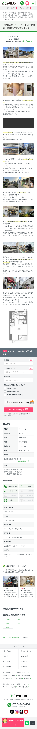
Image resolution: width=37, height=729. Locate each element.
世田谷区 (7, 619)
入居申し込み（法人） (9, 675)
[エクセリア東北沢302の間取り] (18, 326)
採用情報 (26, 678)
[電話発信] (32, 723)
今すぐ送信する (20, 410)
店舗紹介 (5, 656)
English (5, 687)
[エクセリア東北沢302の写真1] (10, 52)
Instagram (16, 712)
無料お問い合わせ (27, 3)
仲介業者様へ (6, 678)
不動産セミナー (26, 661)
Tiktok (21, 712)
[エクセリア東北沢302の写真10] (26, 149)
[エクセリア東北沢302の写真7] (18, 123)
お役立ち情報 (7, 666)
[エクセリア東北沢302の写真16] (26, 247)
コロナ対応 (13, 687)
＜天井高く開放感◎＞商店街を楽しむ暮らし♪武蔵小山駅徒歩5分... (27, 594)
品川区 (7, 627)
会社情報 (24, 666)
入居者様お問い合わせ (24, 675)
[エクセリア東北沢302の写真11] (10, 182)
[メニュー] (33, 3)
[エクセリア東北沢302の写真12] (26, 182)
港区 (19, 623)
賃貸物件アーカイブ (8, 684)
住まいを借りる (26, 651)
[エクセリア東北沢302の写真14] (26, 211)
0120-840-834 (22, 3)
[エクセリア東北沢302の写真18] (26, 283)
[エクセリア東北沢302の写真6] (8, 123)
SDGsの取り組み (23, 687)
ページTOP (17, 646)
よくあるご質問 (17, 678)
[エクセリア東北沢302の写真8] (29, 123)
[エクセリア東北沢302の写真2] (26, 52)
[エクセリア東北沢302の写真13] (10, 211)
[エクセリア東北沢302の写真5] (29, 89)
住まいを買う (7, 661)
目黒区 (7, 623)
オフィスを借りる (8, 672)
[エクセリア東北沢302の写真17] (10, 283)
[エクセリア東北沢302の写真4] (18, 89)
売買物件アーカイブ (22, 684)
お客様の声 (24, 656)
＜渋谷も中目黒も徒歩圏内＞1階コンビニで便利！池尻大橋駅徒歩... (10, 594)
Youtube (26, 712)
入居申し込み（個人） (22, 672)
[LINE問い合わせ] (27, 723)
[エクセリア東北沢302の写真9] (10, 149)
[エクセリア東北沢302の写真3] (8, 89)
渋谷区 (18, 619)
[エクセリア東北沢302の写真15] (10, 247)
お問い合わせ (7, 651)
